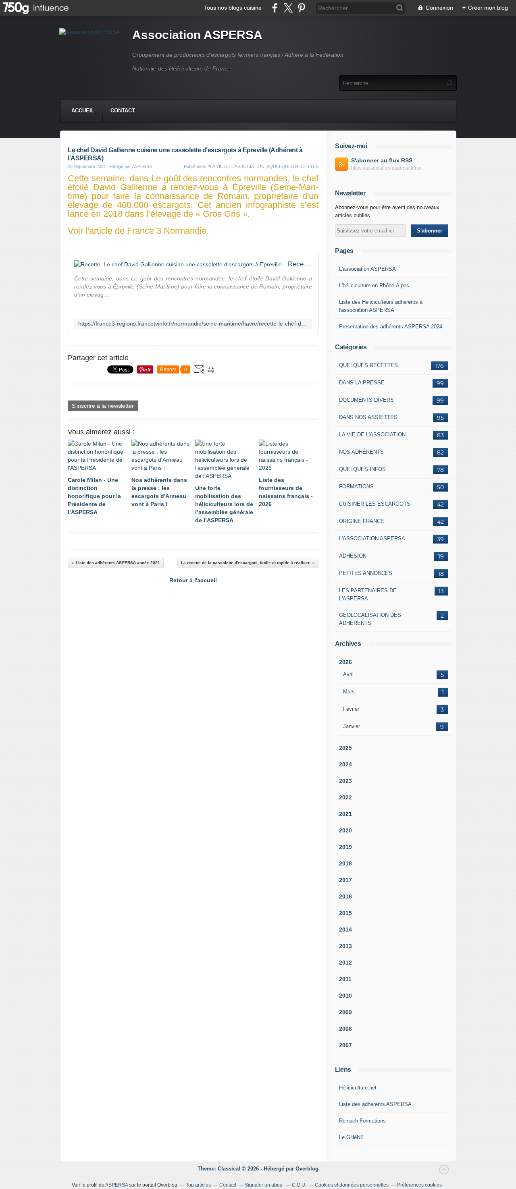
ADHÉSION (352, 556)
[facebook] (275, 7)
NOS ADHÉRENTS (361, 452)
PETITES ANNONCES (365, 573)
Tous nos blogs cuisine (233, 7)
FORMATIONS (356, 486)
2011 (345, 979)
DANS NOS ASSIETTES (368, 417)
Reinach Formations (362, 1121)
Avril (348, 674)
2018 (345, 863)
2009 (345, 1012)
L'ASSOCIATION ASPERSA (372, 538)
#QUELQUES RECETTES (292, 166)
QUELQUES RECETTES (368, 365)
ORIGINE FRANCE (361, 521)
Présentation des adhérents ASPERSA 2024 (390, 327)
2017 (345, 880)
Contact (122, 111)
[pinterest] (301, 7)
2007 (345, 1045)
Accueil (82, 111)
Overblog (306, 1169)
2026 (345, 662)
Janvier (351, 726)
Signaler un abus (264, 1185)
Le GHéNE (351, 1137)
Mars (349, 692)
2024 (345, 764)
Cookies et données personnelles (352, 1185)
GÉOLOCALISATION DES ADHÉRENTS (370, 619)
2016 (345, 896)
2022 (345, 797)
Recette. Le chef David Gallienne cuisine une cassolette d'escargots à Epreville (300, 264)
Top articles (198, 1185)
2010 (345, 995)
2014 (345, 929)
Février (351, 709)
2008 (345, 1028)
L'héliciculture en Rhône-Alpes (374, 285)
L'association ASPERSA (367, 269)
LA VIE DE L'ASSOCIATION (372, 435)
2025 (345, 748)
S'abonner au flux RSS (381, 160)
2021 (345, 814)
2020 (345, 830)
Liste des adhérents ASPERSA (375, 1104)
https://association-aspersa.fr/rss (386, 168)
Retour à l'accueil (193, 580)
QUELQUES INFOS (362, 469)
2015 (345, 913)
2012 (345, 962)
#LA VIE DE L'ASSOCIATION (236, 166)
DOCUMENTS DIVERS (366, 400)
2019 (345, 847)
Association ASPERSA (197, 35)
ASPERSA (116, 1185)
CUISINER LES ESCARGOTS (374, 504)
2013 (345, 946)
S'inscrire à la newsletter (103, 406)
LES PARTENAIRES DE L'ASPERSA (368, 594)
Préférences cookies (419, 1185)
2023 (345, 781)
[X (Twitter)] (288, 7)
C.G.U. (299, 1185)
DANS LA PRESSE (362, 383)
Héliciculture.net (358, 1088)
